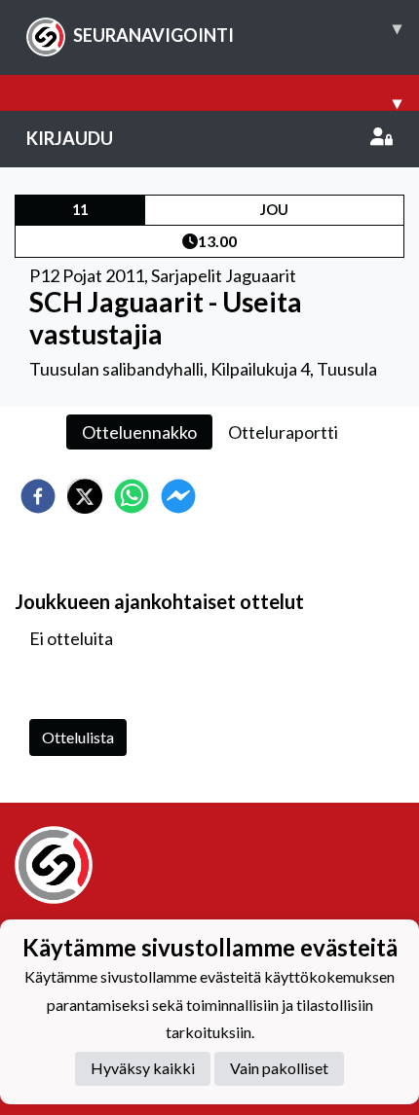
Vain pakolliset (279, 1068)
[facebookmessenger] (178, 496)
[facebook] (38, 496)
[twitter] (84, 496)
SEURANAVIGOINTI (237, 31)
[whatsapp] (131, 496)
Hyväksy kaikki (143, 1068)
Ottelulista (78, 737)
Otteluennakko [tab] (139, 432)
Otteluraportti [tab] (283, 432)
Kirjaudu (69, 138)
